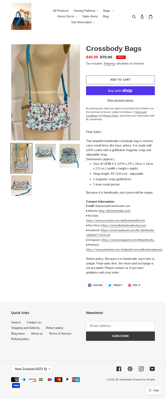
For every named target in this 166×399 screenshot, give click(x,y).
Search (16, 322)
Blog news (18, 333)
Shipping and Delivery (25, 328)
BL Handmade (124, 379)
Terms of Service (60, 333)
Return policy (54, 328)
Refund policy (20, 339)
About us (37, 333)
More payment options (120, 100)
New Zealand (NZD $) (31, 369)
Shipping (109, 63)
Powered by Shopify (144, 379)
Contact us (34, 322)
